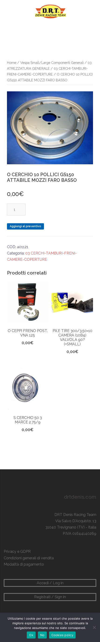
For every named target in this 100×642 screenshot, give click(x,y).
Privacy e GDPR (17, 551)
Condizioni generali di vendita (29, 558)
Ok (31, 635)
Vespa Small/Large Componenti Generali (52, 63)
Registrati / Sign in (50, 597)
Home (11, 63)
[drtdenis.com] (50, 11)
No (42, 635)
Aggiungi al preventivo (25, 226)
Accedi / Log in (50, 583)
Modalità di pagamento (24, 564)
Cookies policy (62, 635)
